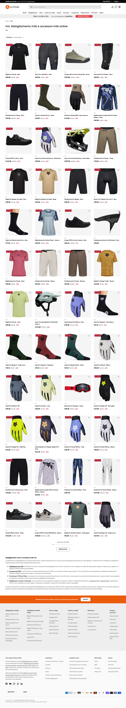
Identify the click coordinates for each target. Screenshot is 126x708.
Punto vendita (112, 661)
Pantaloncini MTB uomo (34, 625)
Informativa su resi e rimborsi (78, 664)
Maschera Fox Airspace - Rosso (73, 406)
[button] (119, 7)
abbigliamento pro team (30, 663)
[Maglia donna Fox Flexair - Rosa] (18, 263)
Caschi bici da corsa (74, 633)
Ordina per (9, 37)
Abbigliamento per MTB (16, 566)
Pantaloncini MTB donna (34, 634)
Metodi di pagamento (51, 678)
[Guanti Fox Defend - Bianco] (107, 347)
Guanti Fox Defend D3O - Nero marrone (76, 115)
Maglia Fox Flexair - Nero (12, 74)
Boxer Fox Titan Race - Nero (43, 74)
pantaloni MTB (104, 581)
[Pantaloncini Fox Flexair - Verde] (107, 140)
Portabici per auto (54, 614)
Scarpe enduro (114, 633)
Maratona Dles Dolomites (12, 675)
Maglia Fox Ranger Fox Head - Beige (45, 199)
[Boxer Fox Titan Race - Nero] (48, 56)
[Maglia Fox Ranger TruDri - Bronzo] (107, 263)
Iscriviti (85, 599)
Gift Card (110, 664)
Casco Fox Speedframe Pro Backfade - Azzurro (46, 323)
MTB (29, 665)
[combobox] (65, 7)
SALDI (24, 12)
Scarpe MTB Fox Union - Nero (14, 158)
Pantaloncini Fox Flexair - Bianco (45, 281)
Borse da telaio (53, 633)
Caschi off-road (72, 629)
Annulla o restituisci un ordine (54, 661)
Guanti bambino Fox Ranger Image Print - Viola (47, 448)
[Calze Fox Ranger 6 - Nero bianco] (107, 304)
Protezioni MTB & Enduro (34, 640)
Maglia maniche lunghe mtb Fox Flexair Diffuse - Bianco (46, 491)
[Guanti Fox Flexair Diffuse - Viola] (77, 429)
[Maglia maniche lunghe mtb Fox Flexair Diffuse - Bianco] (48, 472)
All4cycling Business (114, 668)
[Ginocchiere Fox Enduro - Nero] (107, 56)
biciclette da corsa (22, 665)
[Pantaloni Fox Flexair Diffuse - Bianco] (107, 472)
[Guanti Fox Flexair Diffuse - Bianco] (107, 429)
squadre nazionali (10, 665)
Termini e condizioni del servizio (78, 661)
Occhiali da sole (72, 623)
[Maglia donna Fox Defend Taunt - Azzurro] (48, 222)
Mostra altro (63, 549)
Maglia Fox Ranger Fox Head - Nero (15, 199)
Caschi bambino (72, 636)
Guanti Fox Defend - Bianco (102, 365)
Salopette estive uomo (12, 619)
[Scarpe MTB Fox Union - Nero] (18, 140)
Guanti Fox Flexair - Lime (42, 406)
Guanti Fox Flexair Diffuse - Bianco (104, 447)
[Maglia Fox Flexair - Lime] (18, 304)
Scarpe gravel (114, 626)
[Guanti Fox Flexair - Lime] (48, 388)
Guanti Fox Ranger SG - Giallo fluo (15, 447)
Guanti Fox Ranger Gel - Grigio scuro (105, 533)
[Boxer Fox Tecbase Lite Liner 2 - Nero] (107, 181)
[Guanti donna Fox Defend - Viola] (77, 304)
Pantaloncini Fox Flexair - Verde (103, 158)
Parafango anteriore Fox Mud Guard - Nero (106, 240)
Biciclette (94, 12)
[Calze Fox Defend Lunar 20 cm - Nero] (18, 222)
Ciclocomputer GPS (93, 617)
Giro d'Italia (24, 673)
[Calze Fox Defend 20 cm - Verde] (48, 97)
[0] (116, 7)
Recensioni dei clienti (75, 675)
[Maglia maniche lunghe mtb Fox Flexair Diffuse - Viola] (107, 97)
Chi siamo (97, 668)
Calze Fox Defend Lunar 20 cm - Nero (16, 240)
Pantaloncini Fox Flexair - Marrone (74, 281)
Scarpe (59, 12)
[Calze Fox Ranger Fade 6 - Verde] (77, 347)
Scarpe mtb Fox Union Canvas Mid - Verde (76, 74)
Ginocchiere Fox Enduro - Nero (103, 74)
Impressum (97, 671)
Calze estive (113, 629)
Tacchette (113, 623)
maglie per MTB (94, 581)
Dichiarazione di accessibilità (78, 678)
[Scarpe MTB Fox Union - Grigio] (18, 515)
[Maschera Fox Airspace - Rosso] (77, 388)
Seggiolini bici (53, 617)
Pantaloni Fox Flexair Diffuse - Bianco (105, 490)
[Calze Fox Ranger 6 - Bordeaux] (48, 347)
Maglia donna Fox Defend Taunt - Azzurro (47, 240)
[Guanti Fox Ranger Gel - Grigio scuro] (107, 515)
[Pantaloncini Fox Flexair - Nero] (18, 97)
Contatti (47, 664)
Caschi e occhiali (50, 12)
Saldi (95, 664)
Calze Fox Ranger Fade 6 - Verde (74, 365)
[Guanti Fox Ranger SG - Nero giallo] (107, 388)
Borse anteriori (53, 626)
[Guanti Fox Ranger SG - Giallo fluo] (18, 429)
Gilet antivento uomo (11, 635)
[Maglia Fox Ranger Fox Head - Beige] (48, 181)
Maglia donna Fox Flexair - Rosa (14, 281)
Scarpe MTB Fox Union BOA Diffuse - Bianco (48, 533)
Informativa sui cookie (76, 671)
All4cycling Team (113, 671)
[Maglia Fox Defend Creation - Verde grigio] (77, 515)
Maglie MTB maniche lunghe (35, 621)
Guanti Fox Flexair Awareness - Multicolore (48, 158)
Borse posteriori (54, 629)
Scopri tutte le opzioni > (32, 1)
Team (41, 12)
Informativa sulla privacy (76, 668)
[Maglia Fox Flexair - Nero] (18, 56)
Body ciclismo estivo (11, 631)
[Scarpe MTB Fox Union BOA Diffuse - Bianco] (48, 515)
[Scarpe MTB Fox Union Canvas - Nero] (77, 222)
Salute (101, 12)
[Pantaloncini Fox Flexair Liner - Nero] (18, 472)
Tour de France (32, 673)
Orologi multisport (93, 614)
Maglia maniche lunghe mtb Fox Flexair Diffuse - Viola (105, 116)
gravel (33, 665)
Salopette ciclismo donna (13, 628)
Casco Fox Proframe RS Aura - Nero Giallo (76, 158)
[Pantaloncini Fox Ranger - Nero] (77, 181)
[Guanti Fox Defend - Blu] (18, 388)
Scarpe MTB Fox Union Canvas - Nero (75, 240)
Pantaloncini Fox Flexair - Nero (14, 115)
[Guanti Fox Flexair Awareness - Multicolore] (48, 140)
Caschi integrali (72, 626)
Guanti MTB (30, 637)
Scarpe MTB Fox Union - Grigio (14, 533)
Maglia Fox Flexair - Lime (12, 322)
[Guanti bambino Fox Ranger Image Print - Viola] (48, 429)
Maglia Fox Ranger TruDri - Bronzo (104, 281)
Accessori (66, 12)
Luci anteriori (92, 626)
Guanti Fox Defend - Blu (12, 406)
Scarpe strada (114, 616)
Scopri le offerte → (84, 16)
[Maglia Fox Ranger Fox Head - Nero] (18, 181)
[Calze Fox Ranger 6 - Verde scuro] (18, 347)
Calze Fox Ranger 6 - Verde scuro (15, 365)
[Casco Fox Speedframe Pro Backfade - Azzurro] (48, 304)
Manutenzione (85, 12)
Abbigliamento (32, 12)
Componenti (75, 12)
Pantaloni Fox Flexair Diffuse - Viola (75, 490)
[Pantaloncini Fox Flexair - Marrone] (77, 263)
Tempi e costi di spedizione (53, 675)
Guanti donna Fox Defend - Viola (74, 322)
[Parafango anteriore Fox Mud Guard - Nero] (107, 222)
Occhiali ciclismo (73, 614)
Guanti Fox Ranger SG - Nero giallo (104, 406)
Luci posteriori (92, 629)
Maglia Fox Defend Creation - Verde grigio (76, 533)
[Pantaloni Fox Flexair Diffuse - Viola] (77, 472)
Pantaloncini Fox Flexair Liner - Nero (16, 490)
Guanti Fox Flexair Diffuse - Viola (74, 447)
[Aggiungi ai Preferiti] (30, 45)
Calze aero (113, 619)
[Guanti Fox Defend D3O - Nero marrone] (77, 97)
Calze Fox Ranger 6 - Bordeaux (44, 365)
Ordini (47, 671)
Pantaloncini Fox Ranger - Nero (73, 199)
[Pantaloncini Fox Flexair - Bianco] (48, 263)
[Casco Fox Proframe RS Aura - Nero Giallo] (77, 140)
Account (47, 668)
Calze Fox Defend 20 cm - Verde (44, 115)
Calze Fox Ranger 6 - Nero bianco (104, 322)
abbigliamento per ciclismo (30, 661)
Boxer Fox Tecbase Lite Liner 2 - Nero (105, 199)
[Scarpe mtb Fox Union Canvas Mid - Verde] (77, 56)
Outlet (96, 661)
